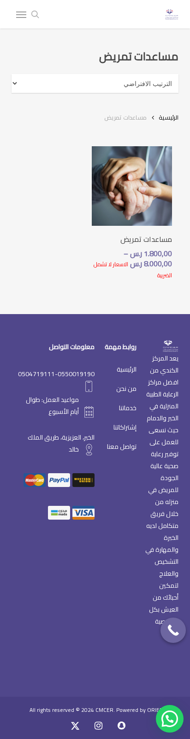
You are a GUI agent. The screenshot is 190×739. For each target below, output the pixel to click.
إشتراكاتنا (125, 427)
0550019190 (76, 374)
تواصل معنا (122, 447)
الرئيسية (168, 117)
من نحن (126, 389)
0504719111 (36, 374)
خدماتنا (128, 408)
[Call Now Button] (173, 630)
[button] (21, 14)
